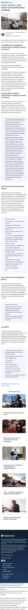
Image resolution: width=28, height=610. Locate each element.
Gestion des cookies (6, 557)
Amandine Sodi (11, 32)
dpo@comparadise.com (7, 552)
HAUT (25, 602)
